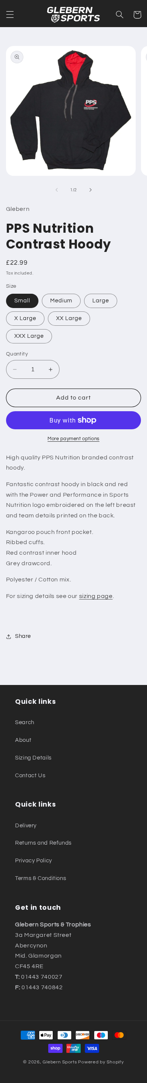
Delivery (26, 825)
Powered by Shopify (101, 1062)
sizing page (96, 596)
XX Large (69, 318)
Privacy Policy (33, 860)
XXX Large (29, 336)
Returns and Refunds (43, 843)
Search (24, 722)
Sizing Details (33, 758)
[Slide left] (56, 190)
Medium (61, 301)
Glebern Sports (60, 1062)
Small (22, 301)
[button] (9, 14)
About (23, 740)
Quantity (17, 354)
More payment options (73, 438)
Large (100, 301)
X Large (25, 318)
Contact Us (30, 775)
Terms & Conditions (40, 878)
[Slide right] (90, 190)
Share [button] (23, 636)
